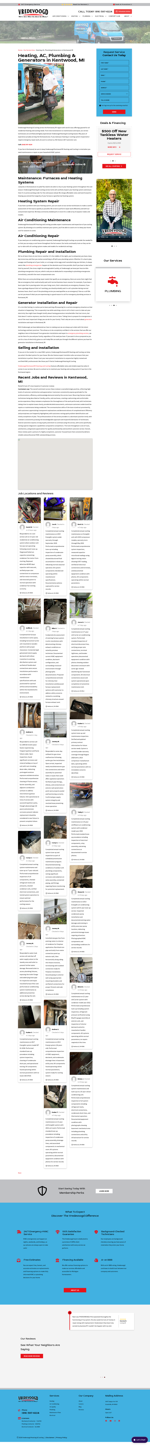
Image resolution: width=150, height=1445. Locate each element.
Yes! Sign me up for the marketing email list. (114, 105)
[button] (110, 160)
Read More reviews (32, 1356)
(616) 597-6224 (103, 11)
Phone (103, 81)
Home (20, 50)
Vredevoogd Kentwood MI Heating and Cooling (34, 366)
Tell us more (105, 100)
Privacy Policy (61, 1438)
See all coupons (113, 166)
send (114, 112)
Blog (80, 1407)
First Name (105, 63)
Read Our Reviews (80, 4)
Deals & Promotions (123, 4)
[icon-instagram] (115, 1420)
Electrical (52, 1415)
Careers (81, 1404)
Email (103, 75)
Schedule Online (124, 11)
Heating (52, 1401)
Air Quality (53, 1407)
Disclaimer (50, 1438)
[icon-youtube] (110, 1420)
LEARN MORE (104, 1191)
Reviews (81, 1410)
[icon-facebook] (106, 1420)
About (80, 1401)
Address (104, 88)
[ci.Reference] (29, 842)
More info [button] (112, 147)
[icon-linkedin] (119, 1420)
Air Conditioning (54, 1404)
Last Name (104, 69)
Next (19, 1173)
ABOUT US (75, 1290)
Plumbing (52, 1410)
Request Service (114, 154)
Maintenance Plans (55, 1412)
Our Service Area (29, 50)
